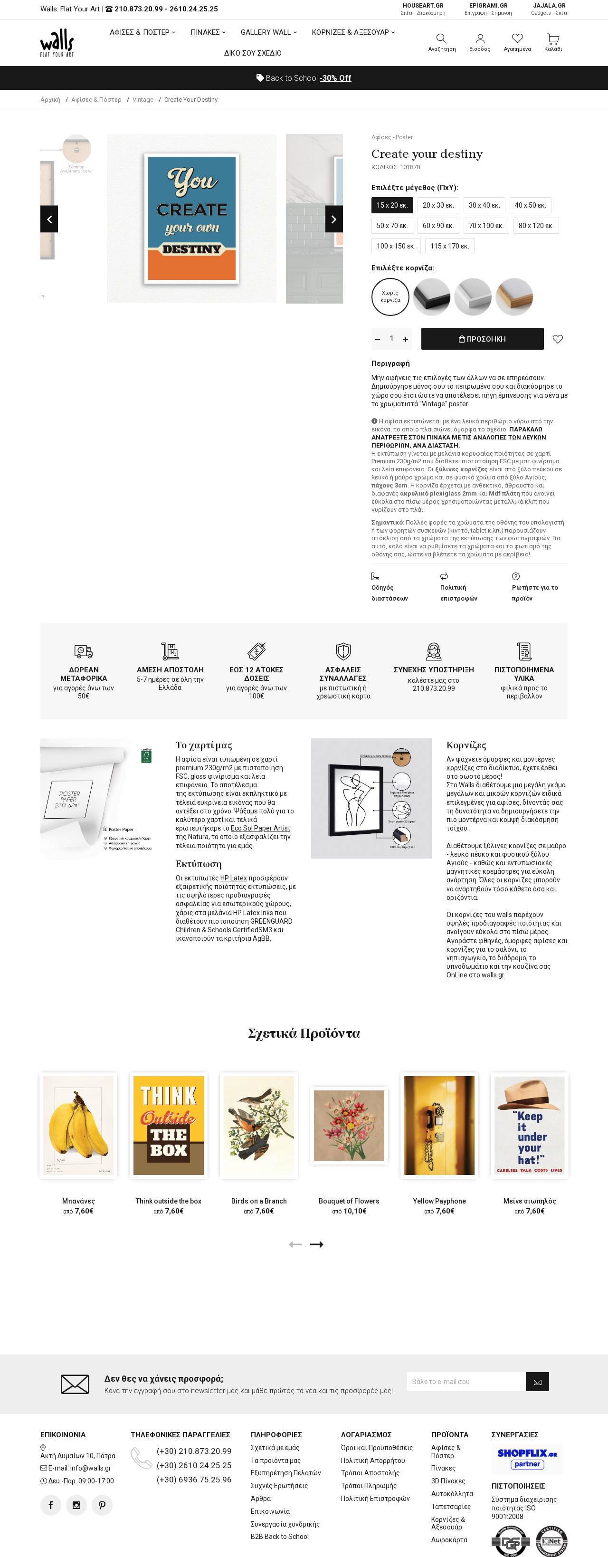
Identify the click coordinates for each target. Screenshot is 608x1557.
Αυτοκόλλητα (452, 1494)
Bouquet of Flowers (349, 1201)
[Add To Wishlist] (558, 339)
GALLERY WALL (266, 32)
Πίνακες (443, 1468)
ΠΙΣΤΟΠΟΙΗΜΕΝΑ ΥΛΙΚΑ (524, 674)
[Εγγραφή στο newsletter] (537, 1381)
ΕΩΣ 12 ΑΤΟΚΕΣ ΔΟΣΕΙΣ (256, 674)
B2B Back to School (280, 1536)
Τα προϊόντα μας (276, 1460)
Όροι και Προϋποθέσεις (377, 1448)
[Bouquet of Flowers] (349, 1126)
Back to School (308, 78)
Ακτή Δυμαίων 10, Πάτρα (77, 1456)
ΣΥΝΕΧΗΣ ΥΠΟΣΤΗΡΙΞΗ (434, 670)
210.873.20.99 (138, 9)
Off (336, 78)
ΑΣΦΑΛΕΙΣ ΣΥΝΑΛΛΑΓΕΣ (343, 674)
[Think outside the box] (169, 1125)
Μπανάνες (78, 1201)
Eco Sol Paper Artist (260, 828)
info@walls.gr (90, 1468)
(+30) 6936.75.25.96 (194, 1479)
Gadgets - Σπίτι (549, 9)
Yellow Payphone (439, 1201)
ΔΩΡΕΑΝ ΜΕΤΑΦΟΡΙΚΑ (83, 674)
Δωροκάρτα (449, 1540)
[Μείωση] (377, 339)
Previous (49, 218)
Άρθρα (261, 1498)
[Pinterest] (102, 1505)
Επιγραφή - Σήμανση (488, 9)
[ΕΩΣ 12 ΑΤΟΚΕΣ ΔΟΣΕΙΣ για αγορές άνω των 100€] (256, 653)
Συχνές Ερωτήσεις (279, 1486)
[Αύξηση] (405, 339)
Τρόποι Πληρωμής (369, 1486)
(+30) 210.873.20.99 (194, 1451)
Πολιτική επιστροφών (458, 593)
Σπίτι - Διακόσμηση (423, 9)
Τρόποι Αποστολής (370, 1473)
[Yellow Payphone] (439, 1125)
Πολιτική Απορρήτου (373, 1460)
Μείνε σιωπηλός (530, 1201)
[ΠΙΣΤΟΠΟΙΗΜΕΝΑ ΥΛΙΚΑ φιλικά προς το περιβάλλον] (524, 653)
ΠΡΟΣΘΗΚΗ (485, 339)
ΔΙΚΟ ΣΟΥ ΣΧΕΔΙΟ (253, 53)
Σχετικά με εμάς (275, 1448)
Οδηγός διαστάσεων (389, 593)
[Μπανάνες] (78, 1125)
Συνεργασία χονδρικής (285, 1524)
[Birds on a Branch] (259, 1125)
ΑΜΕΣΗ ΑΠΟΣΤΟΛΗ (170, 670)
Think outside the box (168, 1201)
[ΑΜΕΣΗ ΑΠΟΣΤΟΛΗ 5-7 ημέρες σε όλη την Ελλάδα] (170, 653)
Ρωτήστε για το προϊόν (535, 593)
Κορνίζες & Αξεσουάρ (448, 1523)
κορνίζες (460, 768)
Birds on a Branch (259, 1201)
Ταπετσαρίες (451, 1506)
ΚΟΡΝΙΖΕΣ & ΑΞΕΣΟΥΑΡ (350, 32)
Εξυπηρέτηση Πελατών (286, 1473)
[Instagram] (76, 1505)
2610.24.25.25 (194, 9)
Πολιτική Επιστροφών (375, 1498)
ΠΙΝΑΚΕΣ (205, 32)
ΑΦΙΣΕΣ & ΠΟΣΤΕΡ (140, 32)
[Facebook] (50, 1505)
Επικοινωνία (270, 1511)
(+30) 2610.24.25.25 (194, 1465)
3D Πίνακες (448, 1481)
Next (334, 218)
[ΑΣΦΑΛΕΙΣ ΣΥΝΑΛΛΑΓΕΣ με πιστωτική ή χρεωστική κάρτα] (343, 653)
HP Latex (233, 878)
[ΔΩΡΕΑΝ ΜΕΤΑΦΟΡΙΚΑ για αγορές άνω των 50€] (84, 653)
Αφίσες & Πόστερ (446, 1452)
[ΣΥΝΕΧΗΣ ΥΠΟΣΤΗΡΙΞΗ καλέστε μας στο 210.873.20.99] (434, 653)
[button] (442, 43)
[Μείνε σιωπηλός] (530, 1125)
